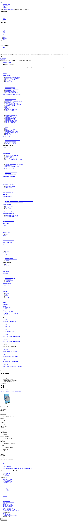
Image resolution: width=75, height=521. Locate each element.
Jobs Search (5, 483)
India (4, 32)
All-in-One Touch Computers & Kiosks (12, 170)
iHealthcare (5, 194)
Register (2, 58)
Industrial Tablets (8, 165)
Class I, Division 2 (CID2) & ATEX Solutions (13, 101)
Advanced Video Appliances (10, 147)
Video (4, 491)
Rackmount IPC (8, 134)
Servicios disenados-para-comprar (8, 240)
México (4, 15)
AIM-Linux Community (9, 266)
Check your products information (11, 259)
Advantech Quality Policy (7, 242)
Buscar (4, 6)
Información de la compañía (10, 278)
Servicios (4, 235)
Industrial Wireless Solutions (10, 91)
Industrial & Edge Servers (7, 196)
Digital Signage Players (9, 81)
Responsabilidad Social (7, 482)
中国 (4, 31)
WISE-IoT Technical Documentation (12, 268)
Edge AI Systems (8, 187)
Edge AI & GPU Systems (10, 129)
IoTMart (4, 306)
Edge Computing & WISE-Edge (8, 184)
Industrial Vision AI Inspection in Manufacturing (14, 202)
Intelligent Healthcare (6, 153)
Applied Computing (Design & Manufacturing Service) (12, 94)
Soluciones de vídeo (6, 232)
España (4, 25)
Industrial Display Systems (10, 88)
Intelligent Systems (6, 124)
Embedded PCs (8, 83)
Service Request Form (9, 258)
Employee (4, 302)
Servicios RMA (8, 257)
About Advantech (5, 275)
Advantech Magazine (9, 280)
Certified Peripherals (6, 178)
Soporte (4, 252)
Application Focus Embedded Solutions (12, 78)
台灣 (4, 39)
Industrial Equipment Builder (8, 198)
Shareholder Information (9, 288)
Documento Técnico (6, 489)
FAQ (4, 495)
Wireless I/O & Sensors (9, 110)
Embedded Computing (6, 75)
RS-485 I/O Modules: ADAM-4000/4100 (10, 313)
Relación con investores (7, 283)
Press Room (7, 281)
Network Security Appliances (10, 141)
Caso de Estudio (6, 488)
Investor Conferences (9, 287)
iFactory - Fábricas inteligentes (8, 192)
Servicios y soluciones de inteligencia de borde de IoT (11, 230)
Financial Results (8, 285)
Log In (9, 4)
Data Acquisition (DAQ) (9, 102)
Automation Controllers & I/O (10, 99)
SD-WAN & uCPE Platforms (10, 142)
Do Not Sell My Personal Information (10, 515)
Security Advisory (6, 271)
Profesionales (5, 291)
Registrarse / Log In (6, 62)
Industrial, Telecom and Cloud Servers (12, 139)
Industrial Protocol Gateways (10, 119)
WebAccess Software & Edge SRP (11, 109)
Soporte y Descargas (6, 254)
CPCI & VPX (7, 128)
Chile (4, 18)
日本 (4, 34)
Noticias (4, 492)
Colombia (5, 7)
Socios (4, 244)
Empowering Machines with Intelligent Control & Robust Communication (19, 201)
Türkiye (4, 41)
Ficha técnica (2, 391)
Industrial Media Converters (10, 118)
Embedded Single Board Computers (12, 84)
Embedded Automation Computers (11, 103)
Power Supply (7, 180)
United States (5, 13)
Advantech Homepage (4, 0)
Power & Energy (8, 107)
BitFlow (6, 234)
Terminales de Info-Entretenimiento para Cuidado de (15, 159)
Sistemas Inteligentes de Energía (11, 158)
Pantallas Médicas (8, 157)
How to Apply (7, 297)
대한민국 (5, 36)
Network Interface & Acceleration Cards (12, 140)
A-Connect (5, 308)
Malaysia (4, 37)
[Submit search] (29, 60)
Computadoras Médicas (9, 156)
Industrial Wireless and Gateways (11, 120)
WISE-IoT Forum (8, 267)
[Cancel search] (30, 60)
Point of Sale (7, 207)
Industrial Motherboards (9, 90)
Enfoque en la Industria (7, 490)
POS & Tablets (8, 173)
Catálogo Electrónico (7, 493)
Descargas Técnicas (17, 391)
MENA (4, 47)
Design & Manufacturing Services (8, 221)
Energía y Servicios (6, 189)
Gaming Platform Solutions (10, 87)
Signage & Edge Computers (10, 174)
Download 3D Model (10, 391)
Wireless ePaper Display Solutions (11, 92)
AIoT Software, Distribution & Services (12, 77)
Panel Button (2, 59)
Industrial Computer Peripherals (11, 130)
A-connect (5, 496)
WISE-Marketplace (6, 307)
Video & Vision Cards (9, 150)
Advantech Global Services (7, 237)
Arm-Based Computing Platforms (11, 79)
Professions (7, 293)
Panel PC (7, 106)
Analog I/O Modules (6, 314)
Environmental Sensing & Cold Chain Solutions (14, 164)
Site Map (4, 513)
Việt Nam (4, 43)
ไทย (3, 40)
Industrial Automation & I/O (7, 96)
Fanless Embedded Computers (10, 86)
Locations (7, 296)
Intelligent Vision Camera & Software (12, 149)
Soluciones (5, 181)
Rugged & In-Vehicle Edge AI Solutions (12, 166)
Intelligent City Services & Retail (8, 168)
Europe (4, 24)
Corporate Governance (9, 286)
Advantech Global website (9, 9)
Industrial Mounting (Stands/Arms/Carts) (9, 176)
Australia (4, 30)
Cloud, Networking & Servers (8, 136)
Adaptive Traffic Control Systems (11, 215)
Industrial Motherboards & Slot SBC (12, 131)
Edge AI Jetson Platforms (10, 148)
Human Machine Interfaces (10, 105)
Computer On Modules (9, 80)
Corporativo (5, 273)
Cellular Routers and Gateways (11, 115)
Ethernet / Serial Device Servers (11, 116)
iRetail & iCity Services (7, 204)
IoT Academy (7, 265)
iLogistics (4, 225)
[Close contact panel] (0, 461)
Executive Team (8, 279)
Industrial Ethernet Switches (10, 117)
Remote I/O (7, 108)
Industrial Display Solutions (7, 227)
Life (6, 294)
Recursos (7, 264)
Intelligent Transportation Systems (11, 132)
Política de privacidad (7, 514)
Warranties (7, 260)
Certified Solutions (8, 100)
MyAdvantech (5, 5)
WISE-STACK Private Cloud (10, 143)
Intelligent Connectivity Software (11, 121)
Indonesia (4, 33)
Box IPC (6, 127)
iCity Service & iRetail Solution (11, 172)
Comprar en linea (7, 473)
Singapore (5, 38)
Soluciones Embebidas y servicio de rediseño (11, 510)
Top (2, 518)
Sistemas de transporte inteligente (8, 213)
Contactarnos (5, 304)
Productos (5, 73)
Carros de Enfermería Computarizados (12, 155)
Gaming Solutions (6, 223)
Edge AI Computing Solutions (10, 186)
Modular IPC (7, 133)
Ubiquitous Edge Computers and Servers (12, 208)
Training (6, 295)
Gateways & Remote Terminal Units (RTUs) (13, 104)
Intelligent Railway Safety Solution (11, 216)
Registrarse (5, 4)
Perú (4, 20)
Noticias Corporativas (7, 480)
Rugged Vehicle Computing (7, 211)
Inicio (4, 310)
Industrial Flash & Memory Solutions (12, 89)
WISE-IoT (7, 251)
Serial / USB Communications (10, 122)
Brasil (4, 14)
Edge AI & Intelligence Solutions (11, 82)
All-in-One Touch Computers (10, 206)
